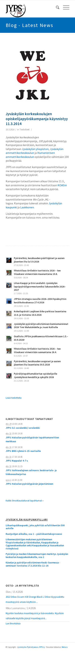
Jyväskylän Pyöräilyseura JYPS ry (31, 647)
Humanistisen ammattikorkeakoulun (30, 154)
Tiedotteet (24, 129)
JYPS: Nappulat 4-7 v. (17, 460)
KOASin (62, 185)
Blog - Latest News (29, 25)
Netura (65, 647)
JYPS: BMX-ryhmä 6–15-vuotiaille (23, 451)
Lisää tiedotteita (13, 397)
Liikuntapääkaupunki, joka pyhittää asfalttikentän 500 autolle (35, 527)
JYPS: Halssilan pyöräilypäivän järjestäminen (29, 483)
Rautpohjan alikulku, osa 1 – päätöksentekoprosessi (34, 534)
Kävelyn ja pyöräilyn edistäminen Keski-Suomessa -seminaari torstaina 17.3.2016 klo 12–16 (33, 564)
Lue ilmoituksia (13, 623)
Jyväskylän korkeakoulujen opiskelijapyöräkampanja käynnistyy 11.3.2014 (37, 118)
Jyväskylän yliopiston (35, 149)
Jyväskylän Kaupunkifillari (27, 519)
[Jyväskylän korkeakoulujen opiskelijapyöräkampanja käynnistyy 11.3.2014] (33, 75)
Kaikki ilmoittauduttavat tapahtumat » (25, 500)
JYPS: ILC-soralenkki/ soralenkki (23, 427)
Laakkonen (27, 207)
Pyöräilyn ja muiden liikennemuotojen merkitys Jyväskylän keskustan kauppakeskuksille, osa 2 (37, 556)
